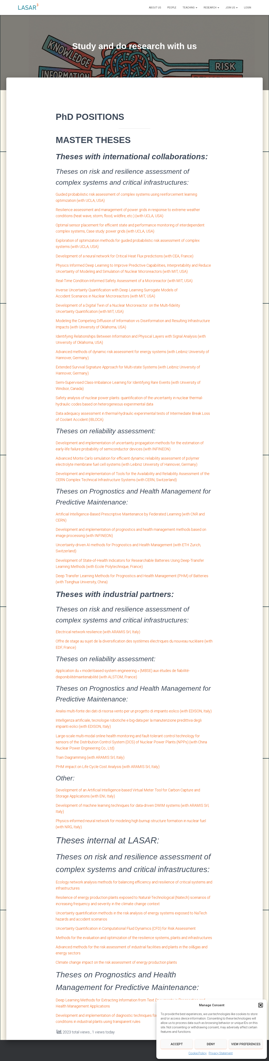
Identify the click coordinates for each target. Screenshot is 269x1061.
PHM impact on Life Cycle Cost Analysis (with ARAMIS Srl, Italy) (108, 766)
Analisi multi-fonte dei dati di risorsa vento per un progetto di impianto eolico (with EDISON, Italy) (134, 711)
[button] (260, 1005)
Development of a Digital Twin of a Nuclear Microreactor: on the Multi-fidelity (118, 305)
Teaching (189, 7)
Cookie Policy (198, 1053)
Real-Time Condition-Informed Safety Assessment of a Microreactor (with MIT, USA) (124, 280)
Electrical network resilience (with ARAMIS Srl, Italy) (98, 632)
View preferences (245, 1044)
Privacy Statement (221, 1053)
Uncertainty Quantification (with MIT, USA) (90, 311)
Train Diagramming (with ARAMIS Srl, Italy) (90, 757)
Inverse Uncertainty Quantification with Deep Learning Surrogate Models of (117, 290)
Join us (230, 7)
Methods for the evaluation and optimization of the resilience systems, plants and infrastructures (134, 937)
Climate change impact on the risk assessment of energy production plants (116, 962)
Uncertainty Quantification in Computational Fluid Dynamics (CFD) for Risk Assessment (126, 928)
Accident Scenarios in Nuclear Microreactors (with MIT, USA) (105, 296)
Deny (211, 1044)
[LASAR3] (28, 7)
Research (210, 7)
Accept (177, 1044)
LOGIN (247, 7)
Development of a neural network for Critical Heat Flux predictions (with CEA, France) (124, 256)
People (171, 7)
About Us (155, 7)
